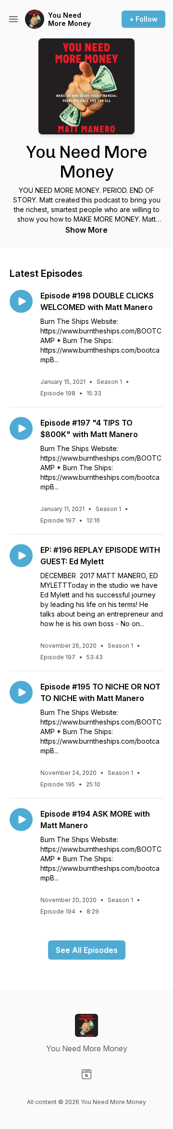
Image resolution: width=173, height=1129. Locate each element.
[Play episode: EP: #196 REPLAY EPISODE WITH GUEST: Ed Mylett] (21, 555)
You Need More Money (69, 19)
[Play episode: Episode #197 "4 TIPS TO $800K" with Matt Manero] (21, 428)
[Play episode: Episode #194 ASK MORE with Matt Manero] (21, 819)
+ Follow (143, 19)
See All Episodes (87, 950)
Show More (86, 230)
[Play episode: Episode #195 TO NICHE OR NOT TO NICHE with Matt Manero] (21, 692)
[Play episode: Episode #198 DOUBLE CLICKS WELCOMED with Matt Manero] (21, 301)
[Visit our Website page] (86, 1074)
